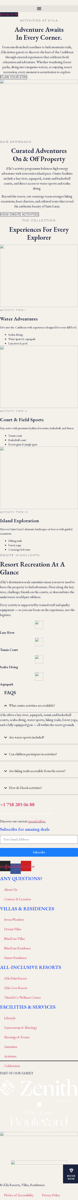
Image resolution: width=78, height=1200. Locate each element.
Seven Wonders (14, 919)
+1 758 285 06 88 (17, 804)
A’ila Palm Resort (15, 978)
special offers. (37, 821)
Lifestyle (10, 1018)
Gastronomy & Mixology (20, 1027)
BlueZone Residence (17, 948)
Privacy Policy (51, 1195)
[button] (39, 8)
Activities (10, 1056)
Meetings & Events (17, 1037)
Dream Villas (12, 929)
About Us (10, 889)
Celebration (12, 1066)
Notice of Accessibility (19, 1195)
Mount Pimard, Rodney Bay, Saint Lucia (26, 813)
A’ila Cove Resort (15, 988)
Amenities (10, 1047)
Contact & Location (17, 899)
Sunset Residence (15, 958)
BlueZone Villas (14, 938)
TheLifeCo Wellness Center (22, 997)
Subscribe (39, 852)
